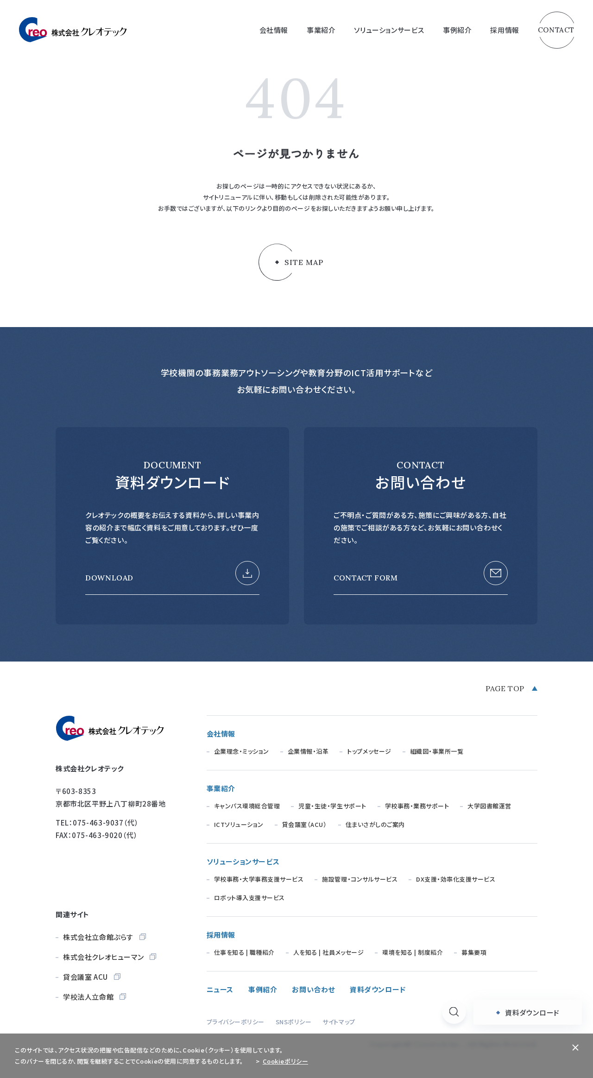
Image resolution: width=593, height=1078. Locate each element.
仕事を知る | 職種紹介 (244, 952)
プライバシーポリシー (236, 1021)
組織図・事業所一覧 (437, 751)
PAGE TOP (505, 688)
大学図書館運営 (489, 805)
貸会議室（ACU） (304, 824)
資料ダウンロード (378, 989)
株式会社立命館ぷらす (98, 937)
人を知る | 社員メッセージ (328, 952)
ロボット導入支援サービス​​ (249, 897)
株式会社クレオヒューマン (103, 957)
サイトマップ (338, 1021)
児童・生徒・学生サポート (332, 805)
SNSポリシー (294, 1021)
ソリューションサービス (243, 861)
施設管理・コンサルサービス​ (359, 879)
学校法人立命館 (88, 997)
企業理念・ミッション (241, 751)
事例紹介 (457, 30)
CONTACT (556, 29)
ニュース (220, 989)
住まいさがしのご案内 (375, 824)
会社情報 (221, 733)
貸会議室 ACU (85, 977)
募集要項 (473, 952)
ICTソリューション (239, 824)
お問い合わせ (313, 989)
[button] (454, 1012)
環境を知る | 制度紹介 (412, 952)
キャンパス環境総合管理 (247, 805)
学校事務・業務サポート (417, 805)
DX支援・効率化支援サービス (455, 879)
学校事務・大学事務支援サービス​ (259, 879)
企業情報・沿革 (308, 751)
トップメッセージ (369, 751)
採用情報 (221, 934)
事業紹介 (221, 788)
